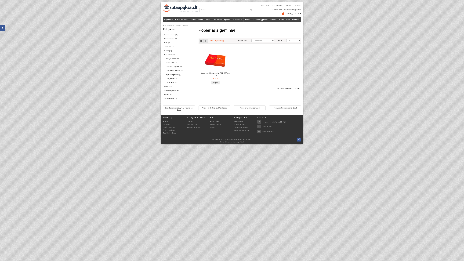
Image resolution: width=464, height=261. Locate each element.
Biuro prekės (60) (169, 55)
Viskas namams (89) (170, 39)
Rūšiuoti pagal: (243, 40)
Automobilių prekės (260, 20)
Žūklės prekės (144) (170, 99)
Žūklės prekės (284, 20)
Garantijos (166, 124)
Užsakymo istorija (239, 124)
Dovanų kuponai (215, 124)
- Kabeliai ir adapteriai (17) (173, 67)
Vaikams (273, 20)
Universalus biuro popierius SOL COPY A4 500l (215, 74)
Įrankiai (247, 20)
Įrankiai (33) (168, 87)
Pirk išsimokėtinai (169, 127)
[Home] (163, 25)
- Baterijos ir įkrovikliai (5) (172, 59)
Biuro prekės (237, 20)
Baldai (208, 20)
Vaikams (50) (168, 95)
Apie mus (166, 121)
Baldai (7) (167, 43)
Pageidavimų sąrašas (241, 127)
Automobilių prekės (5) (171, 91)
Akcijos (212, 127)
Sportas (227, 20)
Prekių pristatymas (169, 130)
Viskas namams (197, 20)
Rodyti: (280, 40)
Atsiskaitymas (278, 5)
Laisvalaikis (217, 20)
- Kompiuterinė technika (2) (173, 71)
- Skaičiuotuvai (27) (171, 83)
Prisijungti (288, 5)
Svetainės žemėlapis (193, 127)
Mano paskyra (238, 121)
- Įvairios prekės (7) (170, 63)
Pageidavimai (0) (266, 5)
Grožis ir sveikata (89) (171, 35)
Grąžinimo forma (192, 124)
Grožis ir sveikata (181, 20)
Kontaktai (295, 20)
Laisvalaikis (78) (169, 47)
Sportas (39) (168, 51)
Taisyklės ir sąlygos (169, 133)
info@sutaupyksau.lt (293, 10)
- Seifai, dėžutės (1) (171, 79)
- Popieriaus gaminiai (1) (172, 75)
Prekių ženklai (215, 121)
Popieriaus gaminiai (182, 25)
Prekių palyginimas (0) (216, 41)
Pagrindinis (168, 20)
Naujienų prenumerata (241, 130)
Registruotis (297, 5)
